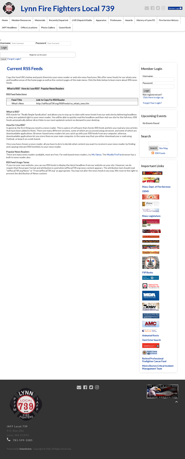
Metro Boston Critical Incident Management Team (158, 367)
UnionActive (25, 448)
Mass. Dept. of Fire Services (156, 186)
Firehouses (115, 20)
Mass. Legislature (151, 216)
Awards (129, 20)
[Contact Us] (147, 8)
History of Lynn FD (146, 20)
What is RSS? (13, 88)
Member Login (174, 8)
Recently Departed (58, 20)
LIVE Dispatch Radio (82, 20)
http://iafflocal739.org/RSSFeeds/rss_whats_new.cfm (62, 103)
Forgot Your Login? (152, 102)
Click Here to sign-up (153, 97)
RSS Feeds (160, 153)
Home (5, 20)
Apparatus (101, 20)
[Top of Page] (176, 402)
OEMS (145, 191)
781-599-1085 (23, 440)
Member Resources (21, 20)
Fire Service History (168, 20)
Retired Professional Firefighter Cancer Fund (154, 360)
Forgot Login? (14, 58)
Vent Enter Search (151, 340)
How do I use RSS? (30, 88)
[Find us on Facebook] (153, 8)
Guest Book (65, 27)
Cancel (3, 59)
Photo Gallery (48, 27)
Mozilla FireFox (114, 154)
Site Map (163, 148)
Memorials (40, 20)
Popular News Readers (52, 88)
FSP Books (147, 272)
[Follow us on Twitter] (158, 8)
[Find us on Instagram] (163, 8)
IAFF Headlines (9, 27)
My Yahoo (96, 154)
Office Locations (29, 27)
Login (4, 47)
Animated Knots (150, 335)
